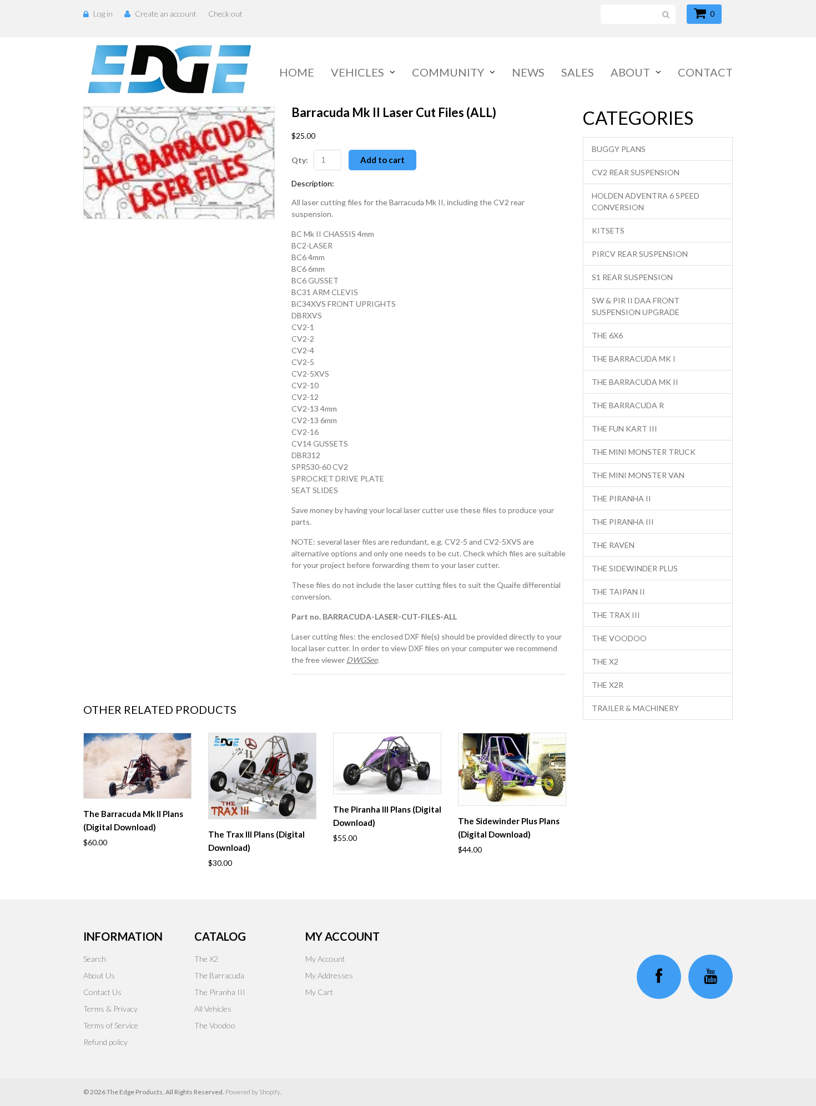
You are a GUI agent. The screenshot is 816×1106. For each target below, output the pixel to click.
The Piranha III (623, 521)
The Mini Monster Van (638, 475)
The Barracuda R (628, 405)
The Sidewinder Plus (635, 568)
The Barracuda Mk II (635, 382)
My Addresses (329, 975)
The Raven (613, 545)
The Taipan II (618, 591)
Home (296, 72)
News (528, 72)
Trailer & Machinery (635, 708)
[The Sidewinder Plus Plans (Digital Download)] (512, 769)
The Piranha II (621, 498)
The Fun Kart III (624, 428)
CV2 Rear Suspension (635, 172)
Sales (577, 72)
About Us (99, 975)
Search (94, 958)
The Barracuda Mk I (634, 358)
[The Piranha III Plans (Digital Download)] (387, 763)
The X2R (607, 684)
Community (448, 72)
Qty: (299, 160)
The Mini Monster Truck (644, 451)
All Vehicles (212, 1008)
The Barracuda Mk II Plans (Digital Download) (133, 820)
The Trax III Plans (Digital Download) (256, 841)
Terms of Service (110, 1025)
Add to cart (382, 160)
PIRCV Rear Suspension (640, 253)
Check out (225, 13)
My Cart (319, 992)
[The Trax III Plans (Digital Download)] (262, 776)
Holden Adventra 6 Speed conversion (645, 201)
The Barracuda (219, 975)
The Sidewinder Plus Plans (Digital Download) (509, 827)
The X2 (605, 661)
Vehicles (357, 72)
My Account (325, 958)
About (630, 72)
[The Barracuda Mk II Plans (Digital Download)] (137, 766)
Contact (705, 72)
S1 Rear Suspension (632, 277)
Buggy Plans (619, 149)
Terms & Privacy (110, 1008)
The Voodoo (619, 638)
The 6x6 (607, 335)
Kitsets (608, 230)
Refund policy (105, 1042)
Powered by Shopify (252, 1092)
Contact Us (102, 992)
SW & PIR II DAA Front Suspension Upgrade (635, 306)
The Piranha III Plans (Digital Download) (387, 816)
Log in (103, 13)
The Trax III (616, 615)
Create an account (166, 13)
